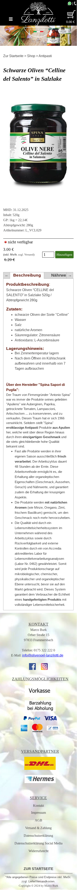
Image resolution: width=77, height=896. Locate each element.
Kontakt (38, 805)
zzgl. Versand (25, 254)
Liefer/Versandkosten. (41, 881)
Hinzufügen (64, 254)
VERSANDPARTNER (40, 751)
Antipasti (45, 56)
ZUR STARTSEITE (38, 869)
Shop (31, 56)
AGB (38, 820)
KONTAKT (38, 624)
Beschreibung (27, 275)
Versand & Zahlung (38, 828)
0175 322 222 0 (44, 650)
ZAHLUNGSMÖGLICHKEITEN (40, 679)
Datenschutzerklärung (38, 835)
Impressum (38, 812)
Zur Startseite (13, 56)
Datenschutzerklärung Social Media (38, 843)
